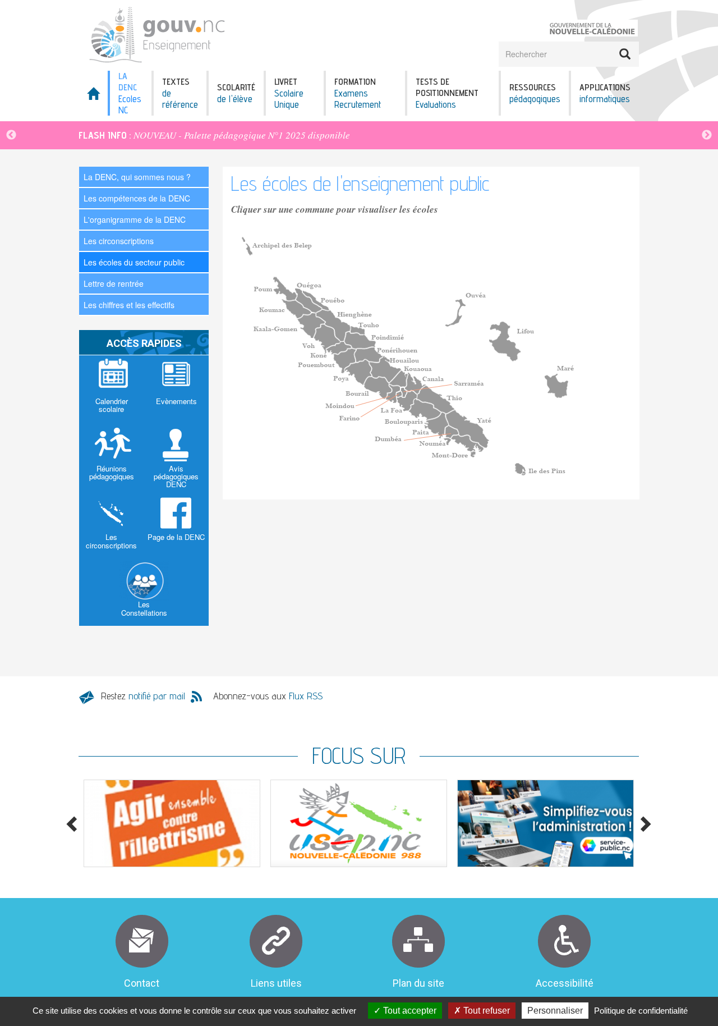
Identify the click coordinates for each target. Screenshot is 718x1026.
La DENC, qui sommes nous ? (137, 176)
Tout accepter (408, 1010)
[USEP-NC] (358, 823)
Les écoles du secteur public (134, 262)
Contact (141, 983)
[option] (359, 135)
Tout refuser (485, 1010)
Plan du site (418, 983)
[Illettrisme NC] (172, 823)
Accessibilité (564, 983)
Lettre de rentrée (114, 283)
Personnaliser (555, 1010)
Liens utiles (276, 983)
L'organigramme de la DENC (135, 219)
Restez (143, 696)
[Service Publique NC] (545, 823)
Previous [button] (11, 135)
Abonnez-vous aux (268, 696)
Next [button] (706, 135)
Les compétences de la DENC (137, 198)
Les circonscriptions (119, 240)
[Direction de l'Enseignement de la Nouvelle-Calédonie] (198, 33)
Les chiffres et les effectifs (129, 304)
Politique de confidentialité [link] (641, 1010)
